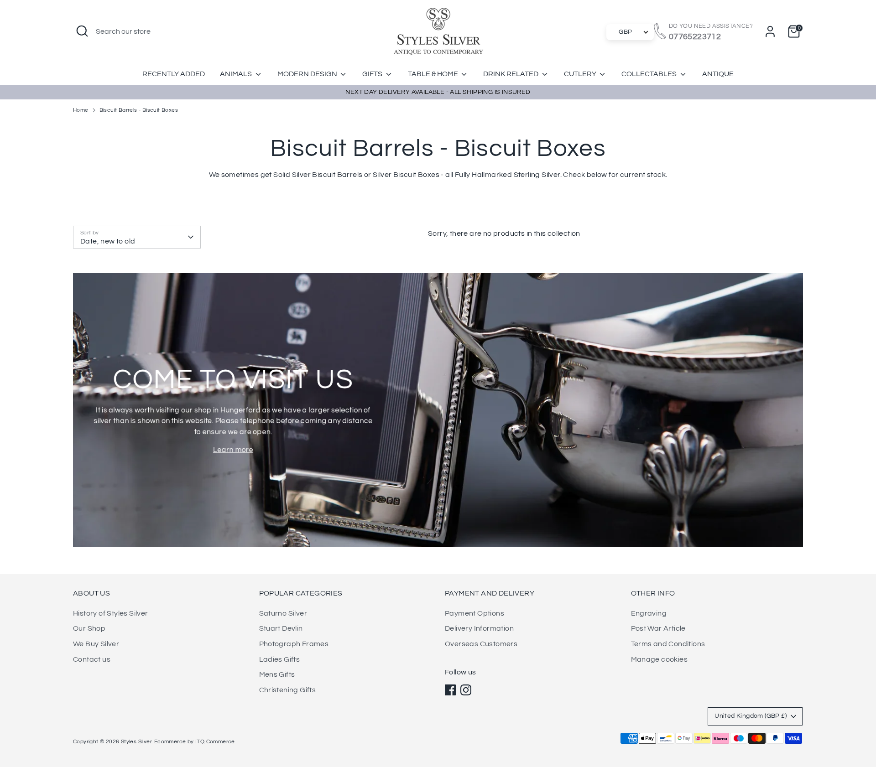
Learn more (233, 449)
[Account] (770, 31)
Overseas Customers (481, 644)
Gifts (373, 74)
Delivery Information (479, 628)
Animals (236, 74)
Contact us (91, 659)
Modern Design (308, 74)
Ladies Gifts (279, 659)
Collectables (649, 74)
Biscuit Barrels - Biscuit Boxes (138, 110)
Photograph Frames (294, 644)
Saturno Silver (283, 613)
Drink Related (511, 74)
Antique (718, 74)
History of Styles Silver (110, 613)
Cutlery (581, 74)
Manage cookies (659, 659)
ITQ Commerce (215, 742)
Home (81, 110)
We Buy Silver (96, 644)
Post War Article (658, 628)
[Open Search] (82, 31)
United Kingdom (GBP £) (750, 716)
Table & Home (433, 74)
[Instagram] (465, 689)
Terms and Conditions (668, 644)
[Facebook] (450, 689)
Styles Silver (136, 742)
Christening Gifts (287, 690)
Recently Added (173, 74)
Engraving (649, 613)
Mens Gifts (277, 674)
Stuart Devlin (281, 628)
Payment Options (474, 613)
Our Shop (89, 628)
